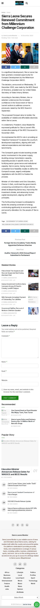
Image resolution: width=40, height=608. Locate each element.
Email (4, 371)
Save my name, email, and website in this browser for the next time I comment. (18, 391)
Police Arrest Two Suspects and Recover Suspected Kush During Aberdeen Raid (12, 273)
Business (7, 575)
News (8, 12)
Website (4, 380)
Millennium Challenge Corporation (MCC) (17, 224)
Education (7, 578)
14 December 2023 (27, 35)
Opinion (20, 589)
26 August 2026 (7, 280)
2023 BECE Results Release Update (19, 501)
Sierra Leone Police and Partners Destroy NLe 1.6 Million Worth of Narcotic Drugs (23, 421)
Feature (7, 583)
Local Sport (20, 578)
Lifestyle (20, 572)
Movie (20, 581)
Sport (33, 578)
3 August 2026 (16, 415)
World (33, 583)
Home (3, 12)
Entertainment (7, 581)
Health (7, 586)
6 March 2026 (16, 426)
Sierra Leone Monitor (10, 35)
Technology (33, 581)
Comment (6, 336)
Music (20, 583)
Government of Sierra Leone (17, 221)
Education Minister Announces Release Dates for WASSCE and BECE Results (16, 472)
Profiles (33, 575)
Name (4, 362)
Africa (7, 572)
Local (20, 575)
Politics (33, 572)
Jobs (7, 589)
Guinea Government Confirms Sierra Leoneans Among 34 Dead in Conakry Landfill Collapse (14, 286)
